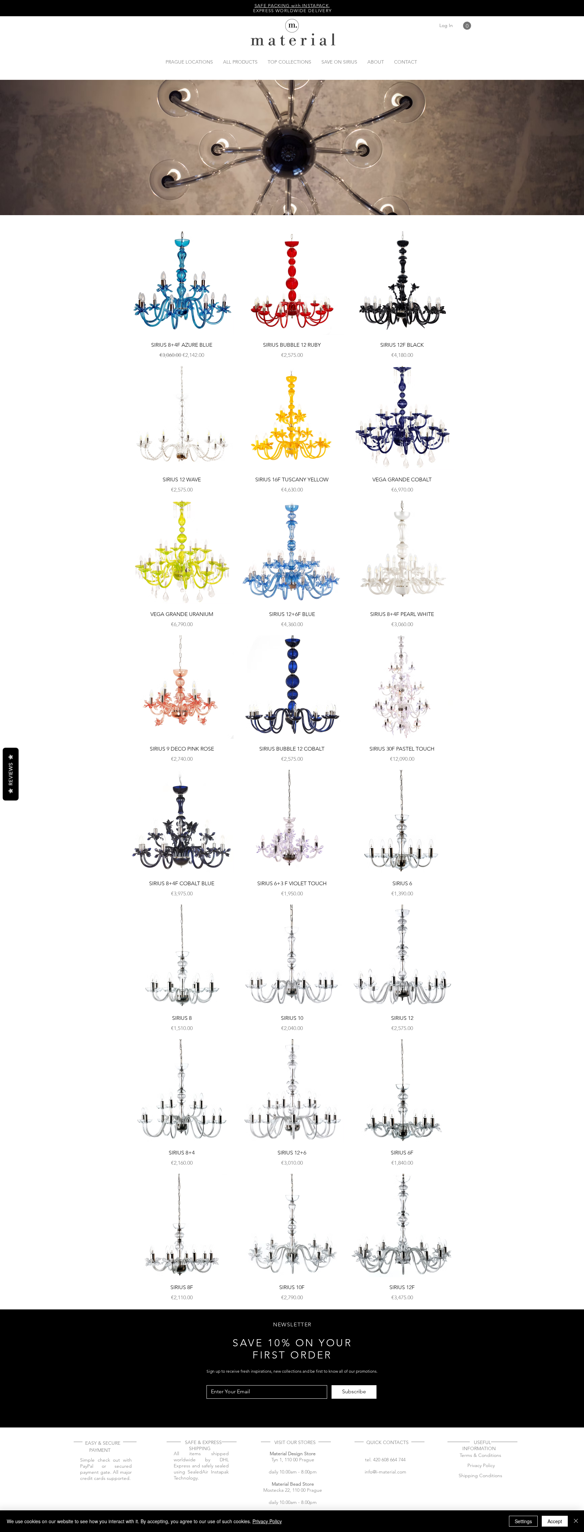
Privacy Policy (267, 1521)
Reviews (11, 773)
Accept (555, 1521)
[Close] (576, 1521)
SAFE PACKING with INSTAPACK (291, 5)
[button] (467, 26)
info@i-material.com (385, 1472)
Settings (523, 1521)
